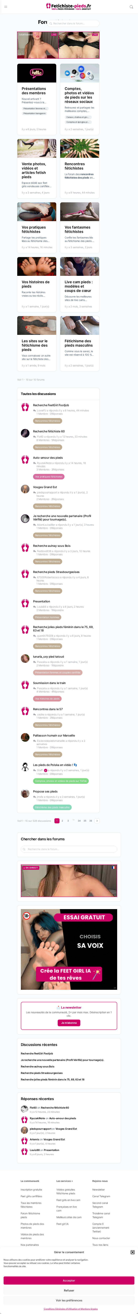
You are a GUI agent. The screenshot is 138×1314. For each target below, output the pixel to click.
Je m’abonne (69, 1022)
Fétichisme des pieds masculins (79, 343)
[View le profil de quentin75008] (25, 629)
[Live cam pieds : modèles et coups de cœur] (79, 266)
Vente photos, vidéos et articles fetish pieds (34, 170)
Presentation (41, 601)
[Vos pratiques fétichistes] (36, 211)
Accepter (69, 1280)
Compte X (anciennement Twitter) (100, 1227)
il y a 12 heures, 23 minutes (72, 436)
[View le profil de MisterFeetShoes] (25, 603)
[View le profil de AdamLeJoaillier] (25, 518)
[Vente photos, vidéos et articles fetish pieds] (36, 148)
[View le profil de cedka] (25, 711)
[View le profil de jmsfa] (25, 793)
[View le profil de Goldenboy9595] (25, 685)
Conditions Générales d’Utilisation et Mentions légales (71, 1309)
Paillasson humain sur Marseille (54, 735)
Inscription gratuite (31, 1189)
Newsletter (98, 1189)
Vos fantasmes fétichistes (77, 229)
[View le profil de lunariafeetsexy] (25, 658)
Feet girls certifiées (31, 1196)
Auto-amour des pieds (48, 457)
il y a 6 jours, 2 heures (34, 129)
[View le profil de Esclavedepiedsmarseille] (25, 737)
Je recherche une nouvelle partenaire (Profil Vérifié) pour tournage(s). (62, 517)
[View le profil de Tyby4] (25, 459)
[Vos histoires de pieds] (36, 266)
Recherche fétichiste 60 (49, 431)
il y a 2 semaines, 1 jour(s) (79, 129)
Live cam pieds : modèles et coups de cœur (79, 286)
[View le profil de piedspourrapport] (25, 489)
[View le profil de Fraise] (25, 433)
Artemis (34, 1139)
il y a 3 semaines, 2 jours (78, 247)
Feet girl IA (62, 1223)
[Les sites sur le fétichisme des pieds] (36, 325)
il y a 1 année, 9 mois (33, 365)
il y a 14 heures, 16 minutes (37, 247)
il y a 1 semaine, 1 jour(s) (35, 306)
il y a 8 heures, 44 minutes (80, 192)
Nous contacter (101, 1238)
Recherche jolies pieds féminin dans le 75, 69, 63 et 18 (63, 628)
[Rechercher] (131, 7)
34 (79, 820)
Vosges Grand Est (45, 487)
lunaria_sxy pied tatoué (48, 656)
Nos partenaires (30, 1244)
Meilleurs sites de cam (68, 1217)
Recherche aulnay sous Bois (52, 546)
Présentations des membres (34, 90)
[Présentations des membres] (36, 73)
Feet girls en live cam (68, 1200)
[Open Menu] (6, 6)
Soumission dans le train (49, 683)
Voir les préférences (69, 1300)
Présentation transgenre (34, 113)
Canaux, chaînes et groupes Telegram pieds (86, 117)
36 (90, 820)
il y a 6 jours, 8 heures (78, 635)
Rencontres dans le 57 (48, 709)
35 (85, 820)
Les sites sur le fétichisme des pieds (35, 345)
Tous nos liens (100, 1244)
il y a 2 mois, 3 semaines (78, 306)
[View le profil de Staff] (25, 767)
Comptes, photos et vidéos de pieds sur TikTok (61, 780)
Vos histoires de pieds (47, 698)
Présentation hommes (47, 617)
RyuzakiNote (37, 1118)
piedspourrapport (40, 1128)
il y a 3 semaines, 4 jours (35, 192)
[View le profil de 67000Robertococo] (25, 574)
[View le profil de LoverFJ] (25, 407)
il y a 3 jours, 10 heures (77, 551)
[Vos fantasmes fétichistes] (79, 211)
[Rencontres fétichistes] (79, 148)
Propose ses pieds (45, 791)
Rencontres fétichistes (75, 166)
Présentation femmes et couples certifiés (42, 108)
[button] (132, 1252)
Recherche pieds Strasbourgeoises (56, 572)
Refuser (69, 1290)
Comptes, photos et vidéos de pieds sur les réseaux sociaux (79, 95)
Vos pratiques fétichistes (34, 229)
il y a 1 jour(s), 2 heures (81, 524)
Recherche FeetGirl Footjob (51, 405)
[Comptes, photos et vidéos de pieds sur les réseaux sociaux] (79, 73)
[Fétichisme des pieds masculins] (79, 325)
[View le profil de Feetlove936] (25, 547)
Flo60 (33, 1107)
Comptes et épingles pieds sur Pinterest (84, 122)
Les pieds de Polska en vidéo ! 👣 (55, 765)
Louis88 (35, 1150)
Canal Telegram (101, 1196)
